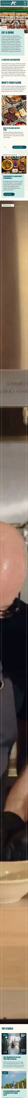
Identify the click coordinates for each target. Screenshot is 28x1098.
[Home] (9, 3)
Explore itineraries (18, 147)
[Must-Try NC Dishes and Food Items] (14, 118)
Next (7, 147)
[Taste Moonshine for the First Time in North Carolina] (14, 1051)
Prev (2, 147)
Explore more (8, 194)
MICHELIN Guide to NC (7, 205)
